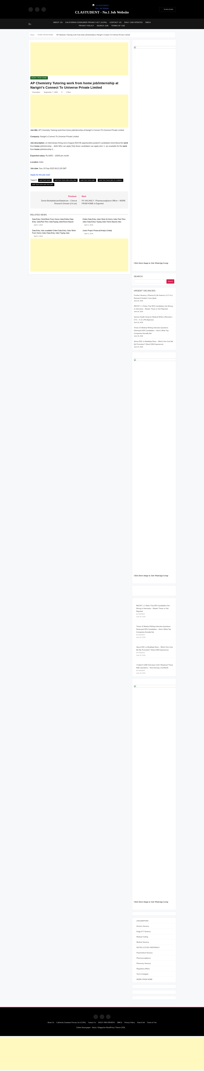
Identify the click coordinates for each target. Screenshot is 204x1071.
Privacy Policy (86, 26)
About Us (58, 22)
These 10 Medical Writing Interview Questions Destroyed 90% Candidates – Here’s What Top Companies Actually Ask (151, 330)
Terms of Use (118, 26)
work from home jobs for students (110, 180)
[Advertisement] (79, 58)
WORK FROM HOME (39, 78)
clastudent (36, 92)
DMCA (148, 22)
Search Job (102, 26)
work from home (44, 180)
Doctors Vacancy (142, 926)
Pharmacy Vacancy (143, 963)
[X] (43, 9)
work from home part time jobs (42, 184)
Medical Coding (142, 937)
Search (138, 276)
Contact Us (115, 22)
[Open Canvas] (29, 24)
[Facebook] (30, 9)
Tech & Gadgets (142, 974)
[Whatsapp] (108, 1017)
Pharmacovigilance (143, 958)
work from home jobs (88, 180)
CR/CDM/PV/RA (142, 921)
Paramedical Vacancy (144, 953)
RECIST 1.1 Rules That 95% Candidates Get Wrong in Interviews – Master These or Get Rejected (153, 608)
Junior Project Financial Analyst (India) (97, 230)
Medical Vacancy (142, 942)
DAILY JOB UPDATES (133, 22)
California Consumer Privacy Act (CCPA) (86, 22)
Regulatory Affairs (143, 969)
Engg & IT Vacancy (143, 931)
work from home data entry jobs (65, 180)
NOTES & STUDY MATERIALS (147, 947)
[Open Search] (175, 24)
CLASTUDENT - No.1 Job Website (102, 12)
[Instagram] (37, 9)
